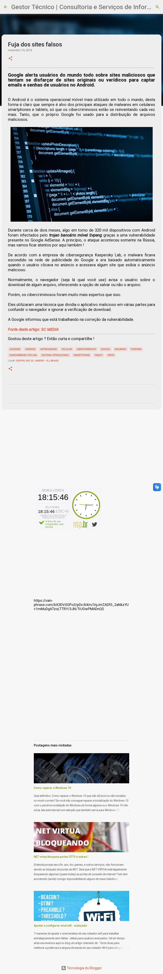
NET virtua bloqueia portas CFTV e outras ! (61, 856)
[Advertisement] (81, 453)
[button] (10, 58)
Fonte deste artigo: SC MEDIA (33, 329)
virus (110, 355)
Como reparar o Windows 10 (52, 787)
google (105, 349)
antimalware (48, 349)
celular (67, 349)
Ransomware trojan (23, 355)
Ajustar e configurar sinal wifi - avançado (60, 925)
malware (120, 349)
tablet (98, 355)
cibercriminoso (86, 349)
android (30, 349)
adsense (15, 349)
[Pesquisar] (157, 7)
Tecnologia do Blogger (84, 968)
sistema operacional (55, 355)
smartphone (82, 355)
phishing (136, 349)
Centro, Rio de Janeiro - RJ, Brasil (37, 360)
